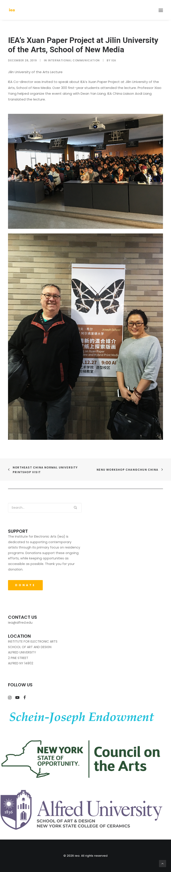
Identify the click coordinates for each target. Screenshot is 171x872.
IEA (113, 60)
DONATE (25, 585)
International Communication (74, 60)
